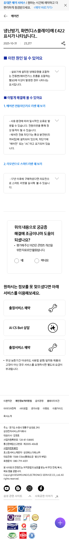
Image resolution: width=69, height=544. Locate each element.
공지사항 (35, 408)
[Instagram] (29, 489)
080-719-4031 (20, 461)
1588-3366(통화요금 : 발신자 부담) (29, 456)
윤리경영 (39, 400)
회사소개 (8, 416)
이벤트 (46, 408)
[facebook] (41, 489)
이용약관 (8, 400)
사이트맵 (23, 408)
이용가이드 (58, 408)
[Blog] (18, 489)
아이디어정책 (10, 408)
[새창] (12, 508)
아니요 (45, 260)
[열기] (60, 522)
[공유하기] (63, 43)
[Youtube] (7, 489)
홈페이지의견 (53, 400)
